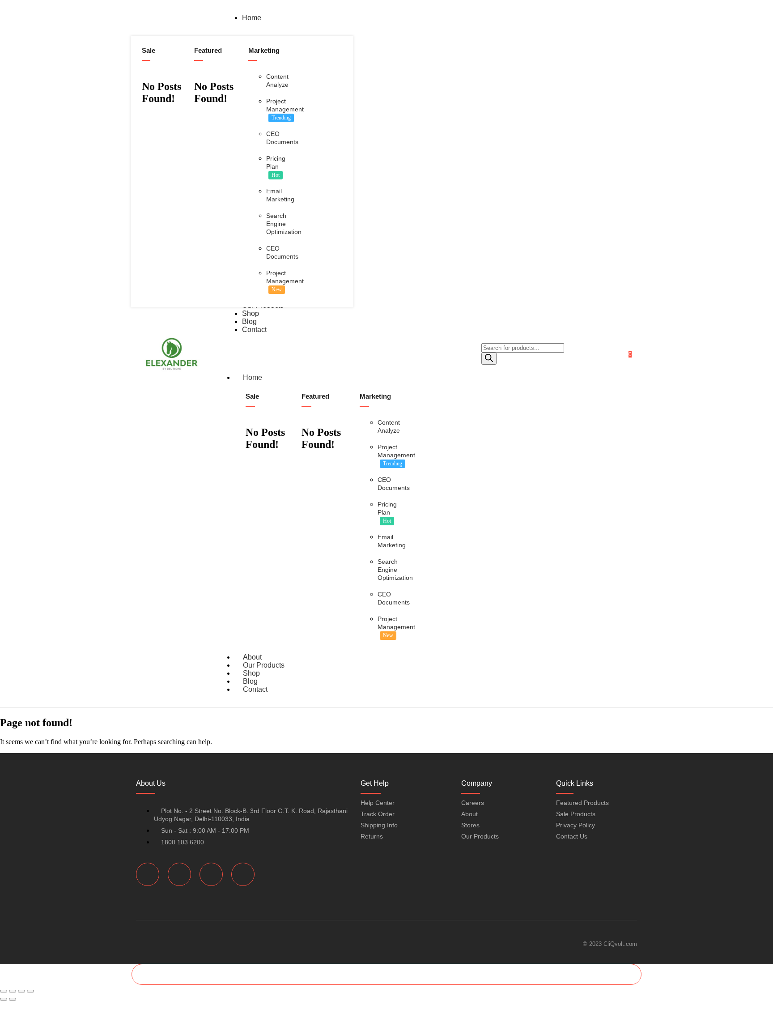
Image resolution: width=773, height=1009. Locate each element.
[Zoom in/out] (3, 991)
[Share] (21, 991)
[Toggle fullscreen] (12, 991)
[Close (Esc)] (30, 991)
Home (252, 377)
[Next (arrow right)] (12, 999)
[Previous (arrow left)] (3, 999)
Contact (255, 689)
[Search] (489, 359)
